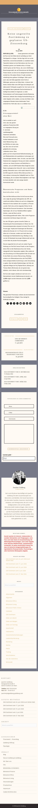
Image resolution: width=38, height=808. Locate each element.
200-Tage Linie (14, 319)
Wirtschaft (9, 662)
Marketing (9, 642)
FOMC (25, 319)
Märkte (27, 28)
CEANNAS (9, 611)
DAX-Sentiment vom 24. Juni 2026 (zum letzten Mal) (18, 559)
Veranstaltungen (8, 782)
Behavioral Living (11, 604)
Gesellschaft (10, 628)
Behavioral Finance (9, 771)
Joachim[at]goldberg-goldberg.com (12, 693)
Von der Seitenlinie (12, 659)
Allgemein (9, 597)
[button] (8, 303)
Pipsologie (6, 746)
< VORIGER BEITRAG (9, 336)
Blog (4, 754)
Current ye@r (7, 455)
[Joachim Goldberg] (19, 10)
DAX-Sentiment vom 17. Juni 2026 (16, 564)
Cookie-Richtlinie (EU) (9, 792)
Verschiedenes (10, 655)
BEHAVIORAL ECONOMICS (11, 768)
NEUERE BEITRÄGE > (29, 349)
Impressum (6, 788)
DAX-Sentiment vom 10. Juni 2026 (16, 567)
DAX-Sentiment (10, 614)
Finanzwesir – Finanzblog (11, 739)
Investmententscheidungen (14, 635)
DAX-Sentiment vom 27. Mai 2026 (16, 574)
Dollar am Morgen (15, 28)
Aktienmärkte (10, 594)
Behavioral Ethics (11, 601)
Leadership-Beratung (12, 638)
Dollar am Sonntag (11, 625)
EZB (20, 319)
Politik (8, 648)
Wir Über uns (7, 761)
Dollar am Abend (11, 618)
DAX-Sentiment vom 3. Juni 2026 (16, 571)
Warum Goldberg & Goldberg (12, 758)
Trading (8, 652)
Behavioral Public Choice (13, 608)
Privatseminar (7, 785)
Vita (4, 765)
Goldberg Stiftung (8, 743)
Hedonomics (10, 631)
